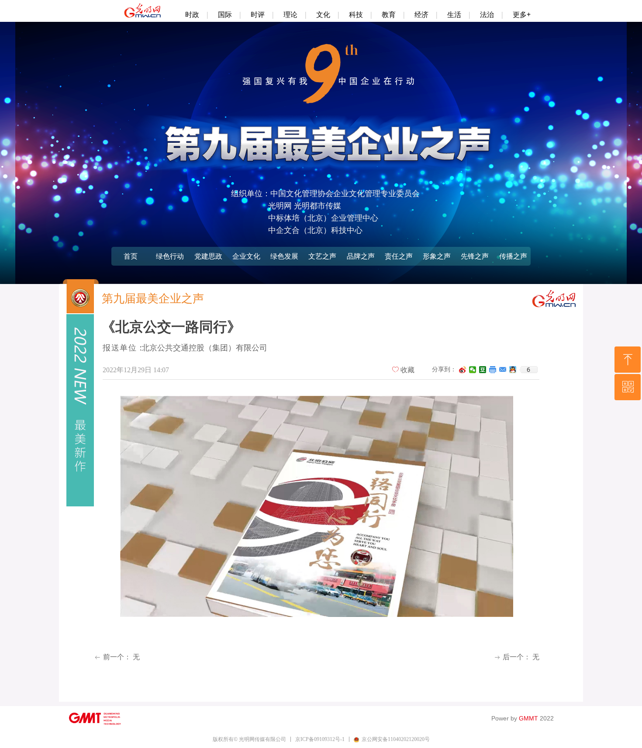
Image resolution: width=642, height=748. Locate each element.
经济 (421, 14)
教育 (389, 14)
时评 (258, 14)
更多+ (522, 14)
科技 (356, 14)
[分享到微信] (472, 369)
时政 (192, 14)
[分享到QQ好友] (513, 369)
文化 (323, 14)
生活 (454, 14)
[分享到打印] (493, 369)
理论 (290, 14)
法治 (487, 14)
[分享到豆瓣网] (483, 369)
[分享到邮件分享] (503, 369)
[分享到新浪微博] (462, 369)
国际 (225, 14)
